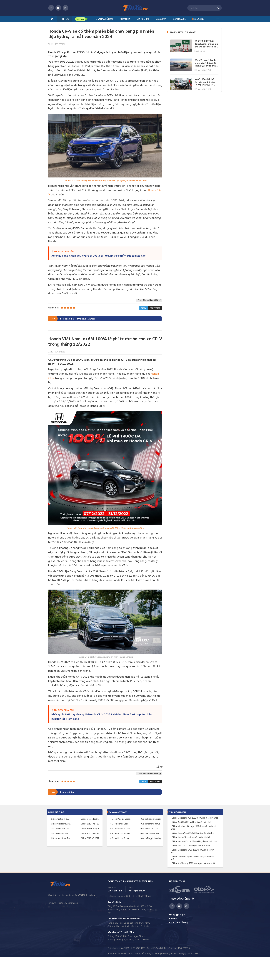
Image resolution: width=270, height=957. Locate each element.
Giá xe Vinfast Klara (149, 828)
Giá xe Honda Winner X (122, 833)
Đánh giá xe (179, 18)
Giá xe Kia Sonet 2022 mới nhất (61, 818)
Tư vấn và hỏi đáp (103, 18)
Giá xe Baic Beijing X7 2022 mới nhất (91, 828)
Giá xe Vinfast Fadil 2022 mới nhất (61, 833)
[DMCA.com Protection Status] (150, 307)
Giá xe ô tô (143, 18)
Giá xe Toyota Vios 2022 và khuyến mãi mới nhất (193, 833)
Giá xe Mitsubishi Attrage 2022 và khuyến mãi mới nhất (193, 827)
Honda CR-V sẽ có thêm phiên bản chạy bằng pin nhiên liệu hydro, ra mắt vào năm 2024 (105, 180)
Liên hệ (173, 918)
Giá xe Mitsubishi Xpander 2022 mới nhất (61, 823)
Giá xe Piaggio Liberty (151, 818)
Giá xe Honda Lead (120, 823)
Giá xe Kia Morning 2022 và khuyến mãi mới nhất (193, 863)
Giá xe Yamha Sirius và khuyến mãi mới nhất (191, 837)
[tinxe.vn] (135, 8)
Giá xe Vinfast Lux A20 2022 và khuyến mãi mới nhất (195, 818)
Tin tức (64, 18)
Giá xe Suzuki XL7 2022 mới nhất (91, 823)
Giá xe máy (160, 18)
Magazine (198, 18)
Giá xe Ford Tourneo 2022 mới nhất (91, 833)
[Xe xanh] (81, 19)
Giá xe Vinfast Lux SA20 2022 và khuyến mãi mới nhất (192, 851)
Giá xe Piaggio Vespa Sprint (122, 818)
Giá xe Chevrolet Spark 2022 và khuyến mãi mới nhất (192, 857)
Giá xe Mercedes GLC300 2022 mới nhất (91, 818)
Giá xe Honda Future (121, 828)
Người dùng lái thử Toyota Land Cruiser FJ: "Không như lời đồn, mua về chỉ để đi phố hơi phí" (206, 82)
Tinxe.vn (62, 884)
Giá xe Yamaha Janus (150, 823)
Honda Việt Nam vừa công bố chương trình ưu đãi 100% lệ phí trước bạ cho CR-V (105, 527)
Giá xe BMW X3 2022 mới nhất (91, 838)
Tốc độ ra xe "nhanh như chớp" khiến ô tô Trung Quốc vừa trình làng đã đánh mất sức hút (206, 63)
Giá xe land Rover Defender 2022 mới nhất (61, 838)
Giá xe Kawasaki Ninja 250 (151, 833)
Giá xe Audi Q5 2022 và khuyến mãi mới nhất (191, 822)
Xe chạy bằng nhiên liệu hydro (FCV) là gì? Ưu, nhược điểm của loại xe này (98, 255)
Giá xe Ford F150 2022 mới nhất (61, 828)
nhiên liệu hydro (87, 318)
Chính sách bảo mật (179, 922)
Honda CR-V (68, 318)
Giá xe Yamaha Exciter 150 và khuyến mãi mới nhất (194, 841)
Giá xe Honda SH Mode (122, 838)
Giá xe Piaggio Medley (151, 838)
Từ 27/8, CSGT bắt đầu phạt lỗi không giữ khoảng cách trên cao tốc (206, 43)
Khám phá (125, 18)
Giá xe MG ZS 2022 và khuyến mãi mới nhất (191, 845)
